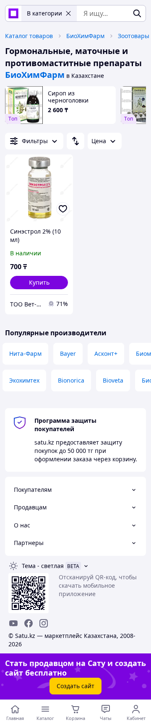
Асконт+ (105, 353)
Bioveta (113, 380)
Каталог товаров (29, 36)
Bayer (68, 353)
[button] (39, 282)
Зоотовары (133, 36)
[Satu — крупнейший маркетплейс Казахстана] (13, 13)
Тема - (43, 566)
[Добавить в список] (63, 209)
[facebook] (28, 623)
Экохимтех (24, 380)
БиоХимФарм (85, 36)
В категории (44, 13)
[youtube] (13, 623)
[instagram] (44, 623)
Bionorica (71, 380)
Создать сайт (75, 686)
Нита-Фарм (25, 353)
